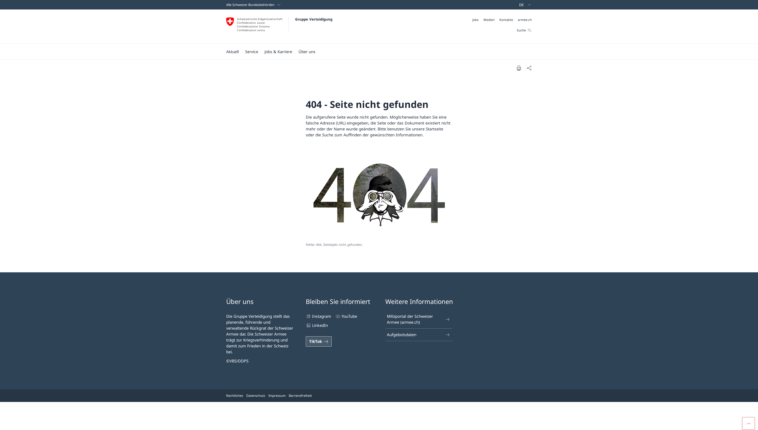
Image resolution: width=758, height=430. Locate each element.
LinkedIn (320, 325)
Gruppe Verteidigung (313, 19)
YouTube (349, 316)
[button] (232, 51)
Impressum (277, 395)
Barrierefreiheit (300, 395)
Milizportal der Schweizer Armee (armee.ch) (410, 319)
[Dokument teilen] (529, 68)
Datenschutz (255, 395)
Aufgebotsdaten (401, 334)
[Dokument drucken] (519, 68)
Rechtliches (234, 395)
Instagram (321, 316)
